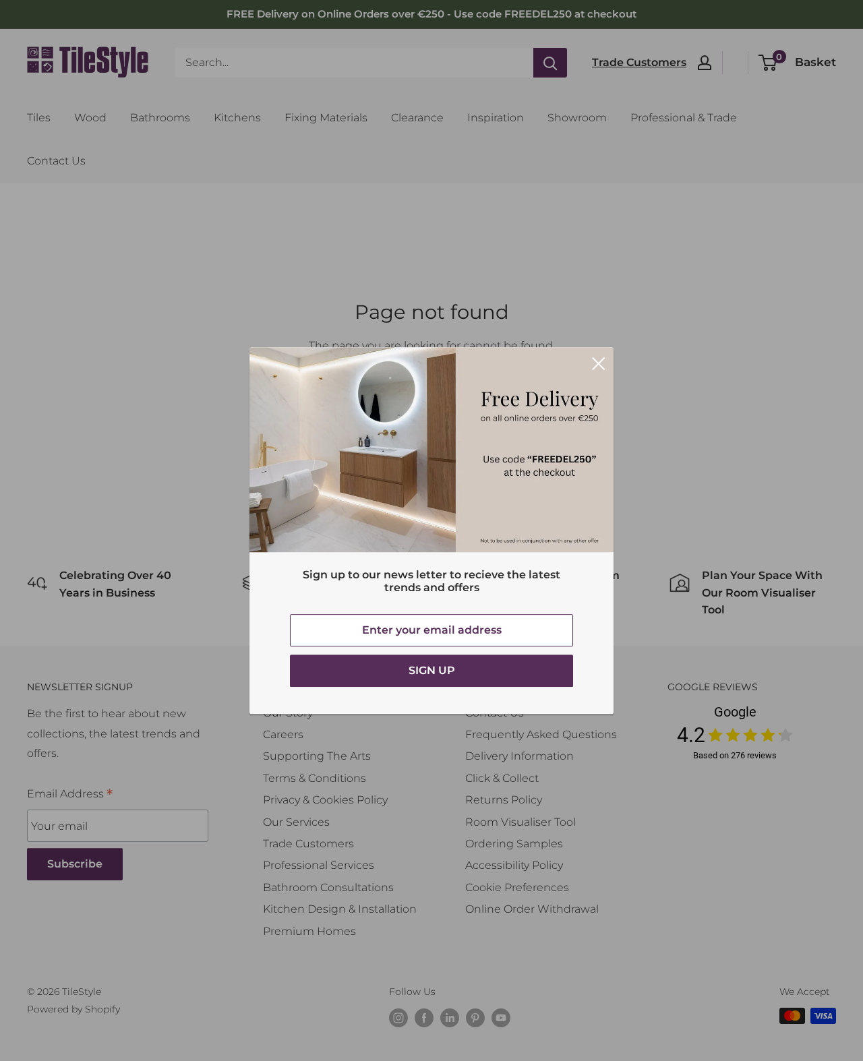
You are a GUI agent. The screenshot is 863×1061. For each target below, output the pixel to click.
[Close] (598, 363)
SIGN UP (432, 670)
